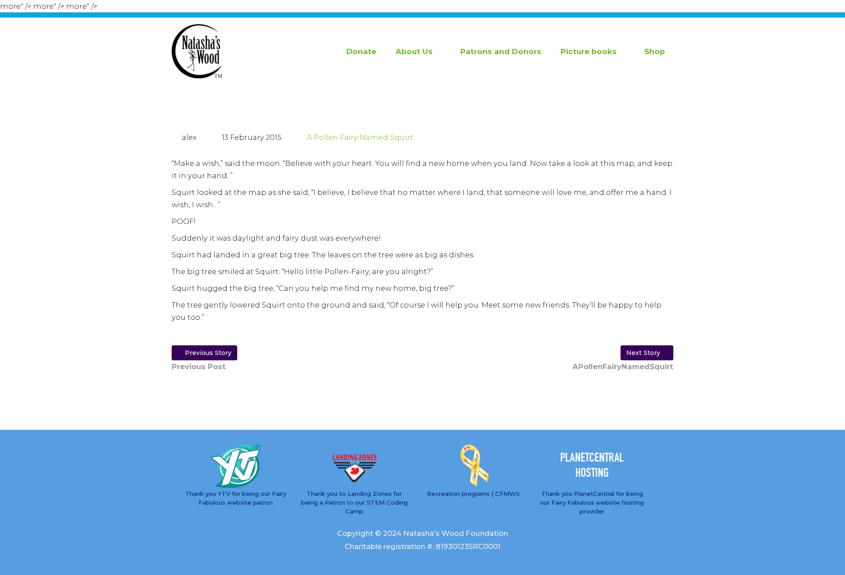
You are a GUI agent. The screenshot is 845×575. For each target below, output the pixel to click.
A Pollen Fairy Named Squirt (360, 137)
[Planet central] (592, 466)
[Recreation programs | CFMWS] (473, 466)
